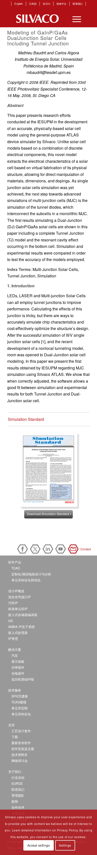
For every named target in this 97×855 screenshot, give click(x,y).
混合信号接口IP (19, 596)
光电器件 (17, 673)
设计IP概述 (16, 591)
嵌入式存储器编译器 (22, 614)
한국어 (46, 3)
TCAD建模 (18, 702)
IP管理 (13, 638)
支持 (11, 725)
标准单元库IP (18, 608)
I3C (10, 620)
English (18, 3)
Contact (74, 549)
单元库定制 (19, 708)
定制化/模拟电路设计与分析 (31, 574)
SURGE (17, 783)
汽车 (14, 655)
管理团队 (17, 795)
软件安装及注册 (22, 748)
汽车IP (13, 602)
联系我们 (78, 3)
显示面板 (17, 661)
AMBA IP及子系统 (21, 626)
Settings (65, 845)
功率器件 (17, 667)
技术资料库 (19, 754)
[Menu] (74, 18)
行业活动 (17, 777)
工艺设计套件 (21, 730)
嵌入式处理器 (18, 632)
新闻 (14, 801)
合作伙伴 (17, 807)
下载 (14, 736)
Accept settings (38, 845)
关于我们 (14, 771)
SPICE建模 (19, 696)
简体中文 (61, 3)
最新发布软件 (21, 742)
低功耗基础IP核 (22, 679)
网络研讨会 (19, 760)
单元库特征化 (21, 714)
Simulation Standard (26, 419)
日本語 (33, 3)
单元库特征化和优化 (26, 580)
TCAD (15, 568)
